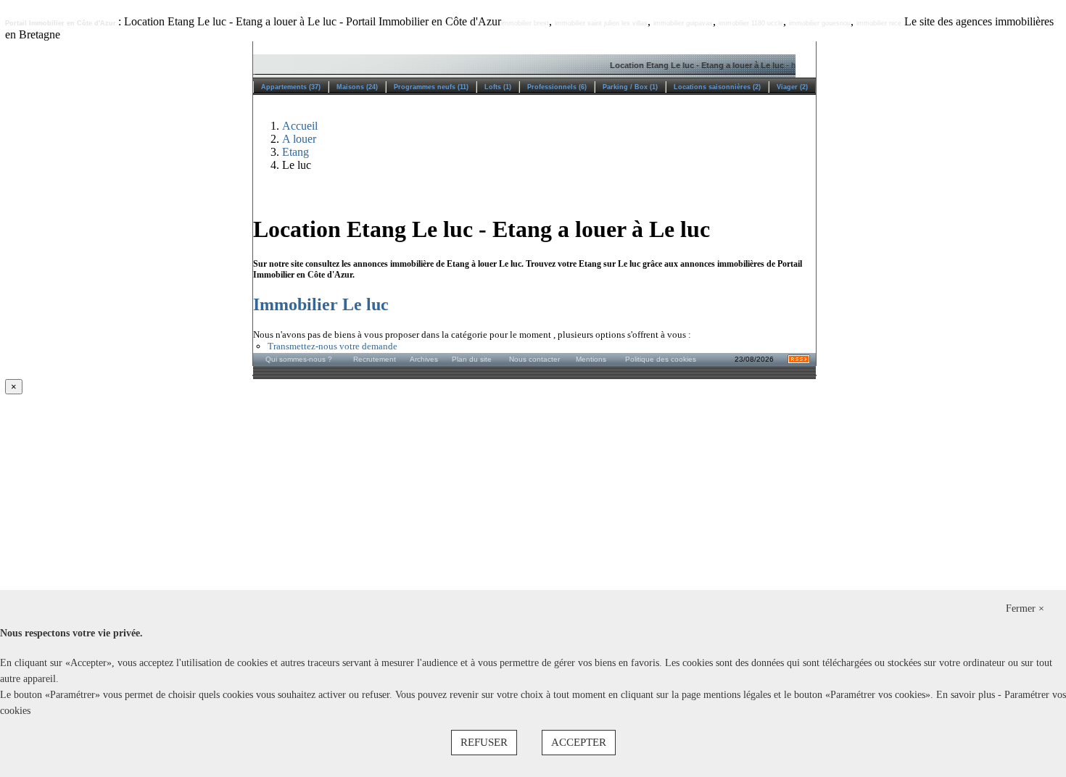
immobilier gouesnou (820, 23)
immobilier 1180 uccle (751, 23)
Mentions (591, 359)
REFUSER (484, 742)
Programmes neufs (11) (431, 87)
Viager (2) (792, 87)
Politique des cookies (660, 359)
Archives (424, 359)
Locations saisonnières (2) (717, 87)
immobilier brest (525, 23)
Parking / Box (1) (630, 87)
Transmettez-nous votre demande (332, 346)
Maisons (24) (357, 87)
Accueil (300, 126)
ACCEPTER (578, 742)
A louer (299, 139)
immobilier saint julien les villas (601, 23)
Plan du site (472, 359)
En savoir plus (967, 694)
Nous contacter (534, 359)
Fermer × (1025, 608)
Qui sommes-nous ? (298, 359)
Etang (295, 152)
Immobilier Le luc (321, 304)
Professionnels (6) (557, 87)
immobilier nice (878, 23)
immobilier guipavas (683, 23)
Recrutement (374, 359)
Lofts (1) (497, 87)
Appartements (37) (291, 87)
